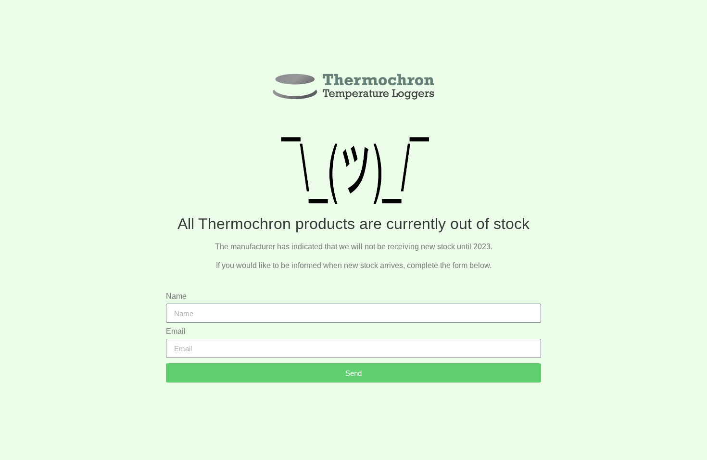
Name (176, 296)
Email (176, 331)
